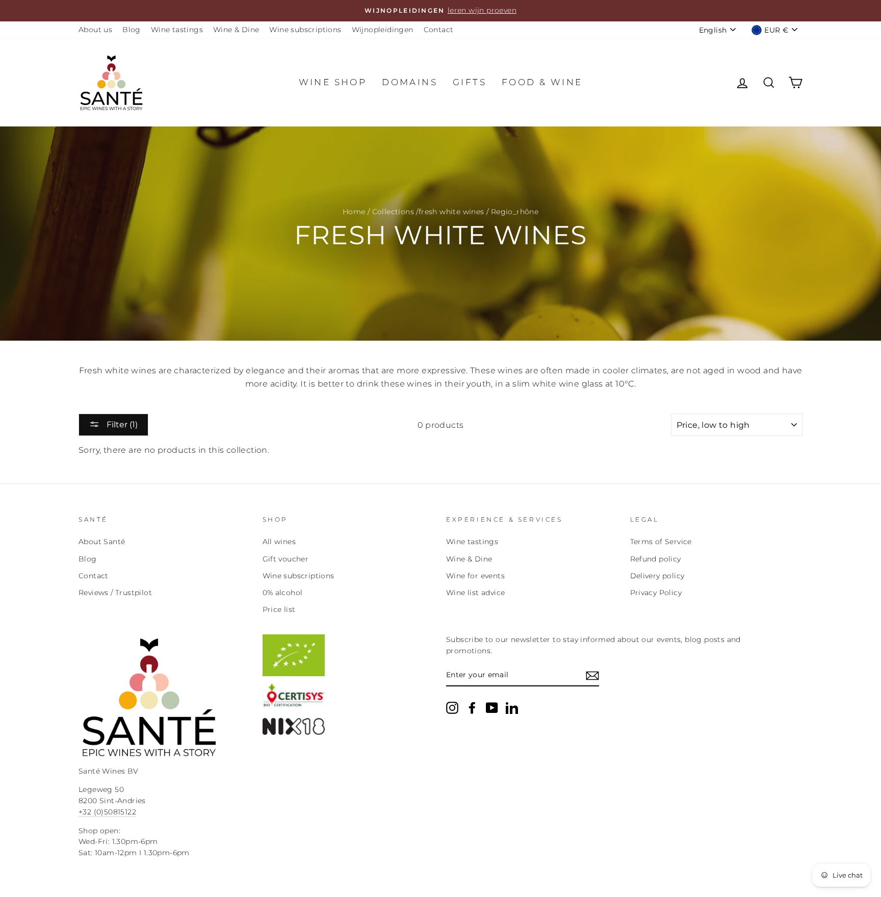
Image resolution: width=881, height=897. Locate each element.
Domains (409, 82)
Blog (131, 29)
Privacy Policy (656, 592)
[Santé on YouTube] (492, 708)
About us (95, 29)
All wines (279, 541)
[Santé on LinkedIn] (512, 708)
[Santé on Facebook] (472, 708)
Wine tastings (177, 29)
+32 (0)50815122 (107, 812)
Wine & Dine (236, 29)
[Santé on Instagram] (452, 708)
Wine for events (475, 576)
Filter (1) (121, 424)
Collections (393, 212)
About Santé (102, 541)
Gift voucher (286, 559)
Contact (439, 29)
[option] (440, 10)
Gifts (469, 82)
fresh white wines (451, 212)
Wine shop (333, 82)
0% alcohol (283, 592)
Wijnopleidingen (382, 29)
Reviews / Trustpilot (115, 592)
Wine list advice (475, 592)
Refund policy (655, 559)
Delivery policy (657, 576)
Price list (279, 609)
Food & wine (542, 82)
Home (354, 212)
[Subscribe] (592, 675)
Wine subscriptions (305, 29)
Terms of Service (661, 541)
